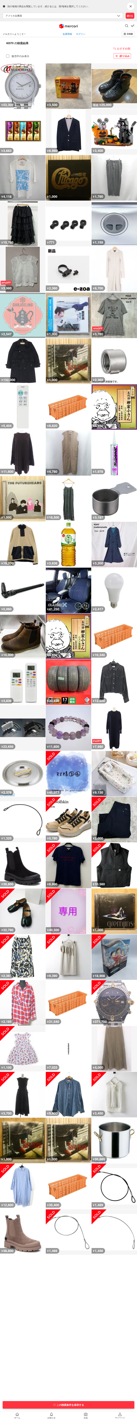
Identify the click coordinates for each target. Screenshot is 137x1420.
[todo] (133, 26)
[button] (127, 26)
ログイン (80, 33)
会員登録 (67, 33)
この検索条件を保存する (70, 1405)
